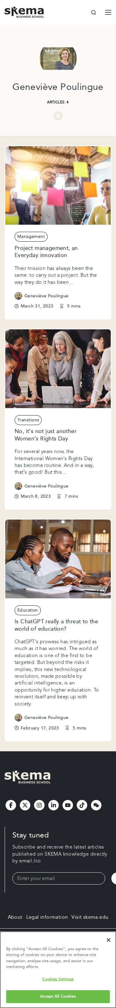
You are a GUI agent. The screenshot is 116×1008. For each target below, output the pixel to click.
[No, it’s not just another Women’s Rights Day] (58, 368)
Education (27, 610)
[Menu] (108, 12)
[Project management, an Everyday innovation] (58, 185)
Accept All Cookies (57, 996)
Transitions (28, 420)
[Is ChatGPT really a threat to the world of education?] (58, 559)
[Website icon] (58, 115)
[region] (58, 969)
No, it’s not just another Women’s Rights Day (45, 435)
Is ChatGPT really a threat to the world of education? (56, 625)
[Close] (108, 940)
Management (31, 236)
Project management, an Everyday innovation (46, 252)
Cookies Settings (58, 979)
